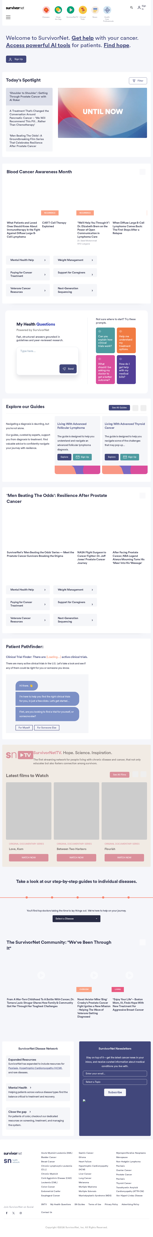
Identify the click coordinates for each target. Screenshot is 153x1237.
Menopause (122, 1157)
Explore (64, 457)
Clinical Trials (83, 18)
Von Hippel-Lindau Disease (129, 1196)
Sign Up (18, 59)
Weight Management (70, 260)
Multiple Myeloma (88, 1187)
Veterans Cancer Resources (20, 290)
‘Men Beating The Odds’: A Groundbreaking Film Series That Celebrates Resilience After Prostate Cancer (27, 140)
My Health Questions (60, 1204)
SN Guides (80, 1204)
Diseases (45, 17)
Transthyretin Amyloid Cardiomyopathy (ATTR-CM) (130, 1189)
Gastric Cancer (86, 1153)
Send (71, 369)
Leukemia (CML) (49, 1183)
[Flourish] (124, 811)
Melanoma (84, 1183)
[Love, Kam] (28, 811)
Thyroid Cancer (123, 1183)
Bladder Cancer (48, 1157)
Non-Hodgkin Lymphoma (128, 1162)
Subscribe (115, 1092)
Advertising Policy (130, 1204)
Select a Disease (65, 919)
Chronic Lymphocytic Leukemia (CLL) (56, 1168)
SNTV (44, 1204)
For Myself (24, 728)
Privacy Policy (111, 1204)
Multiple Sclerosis (87, 1191)
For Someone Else (46, 728)
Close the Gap (58, 18)
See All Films (119, 775)
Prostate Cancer (124, 1175)
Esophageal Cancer (50, 1196)
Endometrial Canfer (51, 1191)
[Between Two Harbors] (76, 811)
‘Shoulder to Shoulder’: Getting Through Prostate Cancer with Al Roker (29, 96)
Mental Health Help (22, 260)
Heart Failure (85, 1162)
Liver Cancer (85, 1174)
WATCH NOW (29, 858)
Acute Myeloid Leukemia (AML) (56, 1153)
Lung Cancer (85, 1178)
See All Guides (119, 408)
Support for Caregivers (71, 272)
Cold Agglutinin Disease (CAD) (56, 1178)
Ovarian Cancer (123, 1170)
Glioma (82, 1157)
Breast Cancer (48, 1162)
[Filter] (138, 80)
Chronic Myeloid (49, 1174)
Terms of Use (94, 1204)
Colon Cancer (48, 1187)
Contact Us (46, 1212)
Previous (135, 408)
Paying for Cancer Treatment (21, 274)
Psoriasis (120, 1166)
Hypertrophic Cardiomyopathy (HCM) (40, 1068)
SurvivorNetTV (70, 17)
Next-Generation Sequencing (68, 290)
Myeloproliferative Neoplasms (131, 1153)
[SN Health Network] (13, 1161)
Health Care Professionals (107, 19)
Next (143, 408)
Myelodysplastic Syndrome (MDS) (95, 1196)
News (94, 17)
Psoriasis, (13, 1068)
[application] (102, 113)
